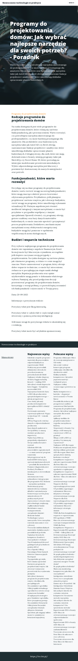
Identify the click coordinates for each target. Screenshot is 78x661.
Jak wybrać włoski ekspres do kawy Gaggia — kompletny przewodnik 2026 (39, 386)
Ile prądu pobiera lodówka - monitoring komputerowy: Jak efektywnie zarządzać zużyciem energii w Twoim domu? (64, 559)
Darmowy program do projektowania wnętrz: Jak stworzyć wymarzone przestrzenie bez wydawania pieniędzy (39, 569)
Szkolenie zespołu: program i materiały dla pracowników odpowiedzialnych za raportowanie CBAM (39, 361)
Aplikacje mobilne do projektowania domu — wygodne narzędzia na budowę (63, 422)
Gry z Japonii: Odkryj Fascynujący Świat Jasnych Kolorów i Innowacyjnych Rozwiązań (38, 553)
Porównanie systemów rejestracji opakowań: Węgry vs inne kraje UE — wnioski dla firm (39, 414)
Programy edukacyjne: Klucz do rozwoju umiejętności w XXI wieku (65, 360)
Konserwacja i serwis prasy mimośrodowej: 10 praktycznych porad (38, 496)
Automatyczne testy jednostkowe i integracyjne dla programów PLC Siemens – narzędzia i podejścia (39, 480)
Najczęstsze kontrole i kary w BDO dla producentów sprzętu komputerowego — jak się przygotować (38, 395)
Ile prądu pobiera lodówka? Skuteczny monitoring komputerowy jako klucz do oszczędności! (64, 570)
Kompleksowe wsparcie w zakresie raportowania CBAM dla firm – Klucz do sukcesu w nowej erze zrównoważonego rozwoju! (65, 476)
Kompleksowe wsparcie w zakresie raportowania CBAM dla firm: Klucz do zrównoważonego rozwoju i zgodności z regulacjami (65, 464)
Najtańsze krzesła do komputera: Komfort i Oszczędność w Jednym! (37, 537)
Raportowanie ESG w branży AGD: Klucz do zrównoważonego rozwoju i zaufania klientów (65, 626)
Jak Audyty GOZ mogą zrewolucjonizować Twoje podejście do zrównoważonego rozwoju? (64, 548)
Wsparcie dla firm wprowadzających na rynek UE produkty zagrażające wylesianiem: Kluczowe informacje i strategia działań (64, 504)
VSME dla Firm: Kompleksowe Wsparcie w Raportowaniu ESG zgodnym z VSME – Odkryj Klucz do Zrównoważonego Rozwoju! (65, 530)
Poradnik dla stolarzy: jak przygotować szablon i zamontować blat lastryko (64, 403)
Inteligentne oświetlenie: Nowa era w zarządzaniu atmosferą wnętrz (63, 578)
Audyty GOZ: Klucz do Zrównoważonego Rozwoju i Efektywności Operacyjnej (65, 539)
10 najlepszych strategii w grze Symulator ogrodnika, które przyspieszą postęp (38, 598)
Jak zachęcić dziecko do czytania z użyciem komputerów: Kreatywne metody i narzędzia (63, 594)
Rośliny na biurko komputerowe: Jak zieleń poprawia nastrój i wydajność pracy (63, 378)
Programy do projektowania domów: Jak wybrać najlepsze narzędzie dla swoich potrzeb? (65, 412)
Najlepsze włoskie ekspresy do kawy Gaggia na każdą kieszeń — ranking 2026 (38, 379)
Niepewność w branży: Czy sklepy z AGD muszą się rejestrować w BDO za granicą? (64, 431)
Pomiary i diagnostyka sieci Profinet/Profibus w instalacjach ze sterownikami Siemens (39, 470)
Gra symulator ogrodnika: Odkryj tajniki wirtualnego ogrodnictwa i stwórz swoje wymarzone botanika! (38, 589)
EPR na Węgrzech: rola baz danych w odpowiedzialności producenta (39, 423)
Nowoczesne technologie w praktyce (21, 2)
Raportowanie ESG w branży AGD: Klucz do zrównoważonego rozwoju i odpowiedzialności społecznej (65, 615)
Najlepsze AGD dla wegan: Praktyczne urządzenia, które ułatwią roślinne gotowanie (65, 447)
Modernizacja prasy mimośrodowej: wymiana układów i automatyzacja (37, 488)
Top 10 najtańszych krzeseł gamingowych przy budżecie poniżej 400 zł (39, 544)
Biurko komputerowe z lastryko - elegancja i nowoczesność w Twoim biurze (63, 395)
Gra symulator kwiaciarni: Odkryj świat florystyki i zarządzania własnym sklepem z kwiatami (38, 606)
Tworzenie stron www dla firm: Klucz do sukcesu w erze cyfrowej (64, 634)
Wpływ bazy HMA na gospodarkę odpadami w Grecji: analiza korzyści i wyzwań (37, 441)
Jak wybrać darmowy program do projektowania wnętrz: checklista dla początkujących (38, 579)
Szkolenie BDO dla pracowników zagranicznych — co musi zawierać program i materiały (39, 451)
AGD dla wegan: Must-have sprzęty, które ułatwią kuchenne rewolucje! (64, 454)
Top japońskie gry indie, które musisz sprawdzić (37, 560)
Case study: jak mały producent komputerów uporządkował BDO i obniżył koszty (38, 405)
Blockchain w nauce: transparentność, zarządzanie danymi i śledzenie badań (36, 511)
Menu (71, 3)
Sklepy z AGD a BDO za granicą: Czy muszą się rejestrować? (62, 440)
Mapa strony (8, 357)
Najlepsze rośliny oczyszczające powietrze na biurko (65, 386)
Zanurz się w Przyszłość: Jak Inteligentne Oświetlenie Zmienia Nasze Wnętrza (64, 585)
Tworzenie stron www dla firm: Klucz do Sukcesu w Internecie (64, 641)
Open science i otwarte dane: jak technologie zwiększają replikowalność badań (39, 503)
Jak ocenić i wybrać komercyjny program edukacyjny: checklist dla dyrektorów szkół (63, 368)
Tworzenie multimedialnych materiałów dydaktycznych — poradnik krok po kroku (39, 530)
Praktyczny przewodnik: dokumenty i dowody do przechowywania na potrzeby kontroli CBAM (37, 371)
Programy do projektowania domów (29, 113)
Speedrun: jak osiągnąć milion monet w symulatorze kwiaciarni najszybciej (39, 615)
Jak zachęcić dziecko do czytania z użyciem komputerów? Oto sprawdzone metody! (63, 604)
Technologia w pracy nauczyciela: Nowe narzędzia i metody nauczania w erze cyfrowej (39, 521)
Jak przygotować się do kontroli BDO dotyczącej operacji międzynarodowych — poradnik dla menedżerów (39, 460)
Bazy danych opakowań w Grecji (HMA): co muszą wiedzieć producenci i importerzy (37, 431)
